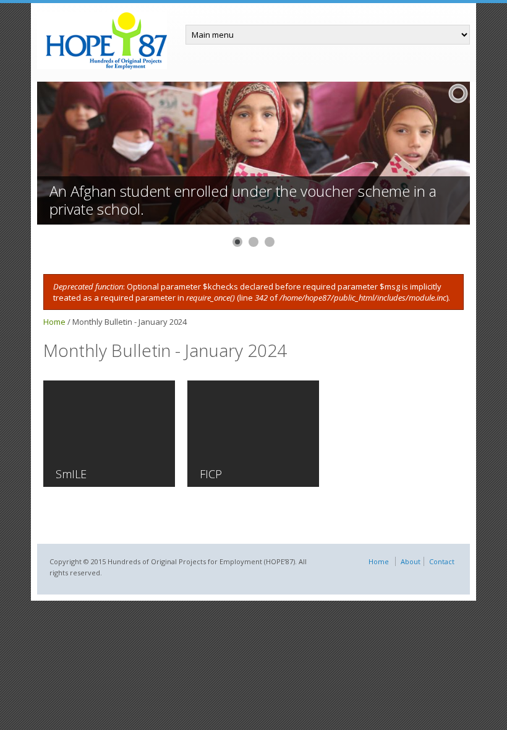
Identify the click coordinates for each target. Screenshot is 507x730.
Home (54, 321)
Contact (441, 561)
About (410, 561)
